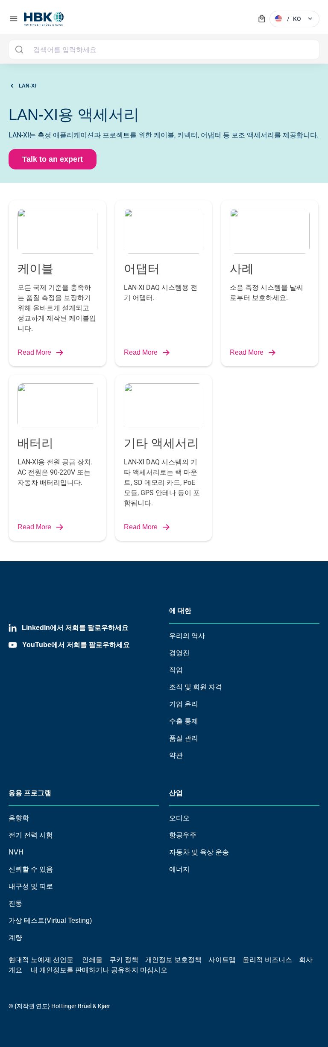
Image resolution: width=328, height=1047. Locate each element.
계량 (15, 937)
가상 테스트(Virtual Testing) (50, 920)
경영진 (179, 652)
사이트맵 (222, 959)
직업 (176, 670)
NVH (16, 852)
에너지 (179, 869)
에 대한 (180, 610)
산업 (176, 792)
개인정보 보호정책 (173, 959)
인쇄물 (92, 959)
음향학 (19, 818)
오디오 (179, 818)
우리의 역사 (187, 635)
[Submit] (19, 49)
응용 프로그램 (30, 792)
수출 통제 (183, 721)
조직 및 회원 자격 (195, 687)
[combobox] (164, 49)
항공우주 (182, 835)
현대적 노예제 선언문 (41, 959)
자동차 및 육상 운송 (199, 852)
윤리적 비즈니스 (267, 959)
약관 (176, 755)
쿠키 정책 (123, 959)
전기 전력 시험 (31, 835)
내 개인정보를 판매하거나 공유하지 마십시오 (98, 970)
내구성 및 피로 (31, 886)
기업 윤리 (183, 704)
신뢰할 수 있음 (31, 869)
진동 (15, 903)
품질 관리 (183, 738)
